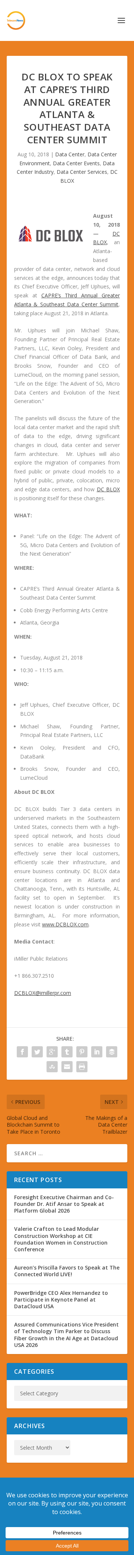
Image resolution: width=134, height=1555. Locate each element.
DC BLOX (108, 489)
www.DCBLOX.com (65, 924)
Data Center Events (76, 163)
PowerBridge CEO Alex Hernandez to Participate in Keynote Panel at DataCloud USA (61, 1299)
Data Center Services (82, 171)
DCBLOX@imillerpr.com (42, 992)
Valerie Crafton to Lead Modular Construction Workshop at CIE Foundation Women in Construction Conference (61, 1239)
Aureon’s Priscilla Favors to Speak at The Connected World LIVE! (66, 1271)
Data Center (69, 154)
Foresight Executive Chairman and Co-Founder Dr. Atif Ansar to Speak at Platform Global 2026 (64, 1204)
